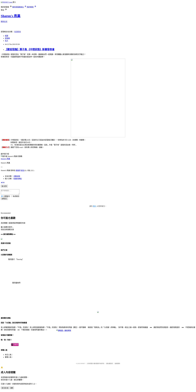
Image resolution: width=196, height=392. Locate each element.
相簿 (6, 36)
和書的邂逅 (17, 179)
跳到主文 (4, 21)
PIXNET (82, 363)
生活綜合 (17, 32)
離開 (11, 387)
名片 (6, 41)
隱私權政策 (109, 363)
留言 (22, 170)
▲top (2, 182)
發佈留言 (4, 198)
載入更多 (4, 186)
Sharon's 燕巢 (10, 16)
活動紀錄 (16, 176)
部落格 (7, 38)
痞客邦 (18, 170)
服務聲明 (117, 363)
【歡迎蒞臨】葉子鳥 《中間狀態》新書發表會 (30, 49)
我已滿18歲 (5, 387)
